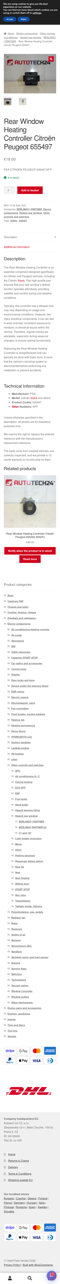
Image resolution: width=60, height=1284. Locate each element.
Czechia (21, 1198)
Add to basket (30, 190)
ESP (17, 793)
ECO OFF (20, 787)
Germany (19, 1203)
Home (11, 33)
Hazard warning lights (27, 810)
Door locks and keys (23, 680)
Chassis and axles (18, 607)
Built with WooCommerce (38, 1265)
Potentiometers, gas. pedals (27, 912)
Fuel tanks (21, 799)
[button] (51, 59)
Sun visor (20, 895)
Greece (32, 1198)
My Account (10, 1278)
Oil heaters (17, 753)
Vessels (12, 1036)
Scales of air (18, 934)
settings (37, 13)
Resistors (16, 929)
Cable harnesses (20, 652)
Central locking (23, 782)
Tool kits (12, 1030)
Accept (9, 19)
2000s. (14, 220)
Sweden (43, 1207)
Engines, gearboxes (19, 1013)
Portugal (9, 1207)
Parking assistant (25, 855)
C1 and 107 (25, 833)
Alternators (17, 640)
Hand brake (21, 804)
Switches (16, 974)
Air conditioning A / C (27, 776)
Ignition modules (21, 742)
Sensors (16, 940)
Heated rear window (30, 37)
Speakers (16, 951)
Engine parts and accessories (24, 1008)
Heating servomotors (23, 725)
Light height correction (28, 838)
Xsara (21, 280)
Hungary (32, 1203)
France (8, 1203)
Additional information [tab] (17, 247)
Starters (15, 963)
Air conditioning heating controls (30, 629)
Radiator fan (18, 917)
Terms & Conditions (19, 1174)
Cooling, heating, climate (22, 612)
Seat (17, 872)
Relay (14, 923)
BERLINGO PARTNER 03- (33, 827)
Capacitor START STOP (24, 657)
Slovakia (9, 1211)
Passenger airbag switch (29, 861)
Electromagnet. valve (23, 703)
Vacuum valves (19, 985)
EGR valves (17, 691)
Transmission (22, 900)
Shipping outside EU (20, 1180)
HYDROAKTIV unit (21, 736)
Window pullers (20, 996)
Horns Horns (18, 731)
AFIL (17, 770)
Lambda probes (20, 748)
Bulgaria (9, 1198)
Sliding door (22, 883)
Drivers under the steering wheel (29, 686)
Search (30, 1278)
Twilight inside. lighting (28, 906)
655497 (23, 220)
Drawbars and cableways (22, 618)
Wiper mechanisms (22, 1002)
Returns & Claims (18, 1161)
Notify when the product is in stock (30, 551)
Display (15, 674)
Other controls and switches (27, 765)
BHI (13, 646)
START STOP (22, 889)
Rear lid (19, 866)
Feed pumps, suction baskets (28, 714)
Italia (42, 1203)
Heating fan (17, 719)
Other (15, 407)
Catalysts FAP (15, 601)
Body (11, 595)
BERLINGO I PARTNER (29, 209)
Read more (30, 559)
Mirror (18, 844)
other (14, 759)
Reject (23, 19)
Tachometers (18, 979)
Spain (32, 1207)
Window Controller (21, 991)
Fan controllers (20, 708)
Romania (21, 1207)
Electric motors (19, 697)
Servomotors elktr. (21, 946)
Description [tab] (10, 237)
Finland (42, 1198)
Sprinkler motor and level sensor (29, 957)
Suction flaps (18, 968)
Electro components (27, 33)
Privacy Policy (12, 1265)
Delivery (13, 1167)
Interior (12, 1019)
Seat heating (22, 878)
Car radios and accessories (26, 663)
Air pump (16, 635)
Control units (18, 669)
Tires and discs (16, 1025)
